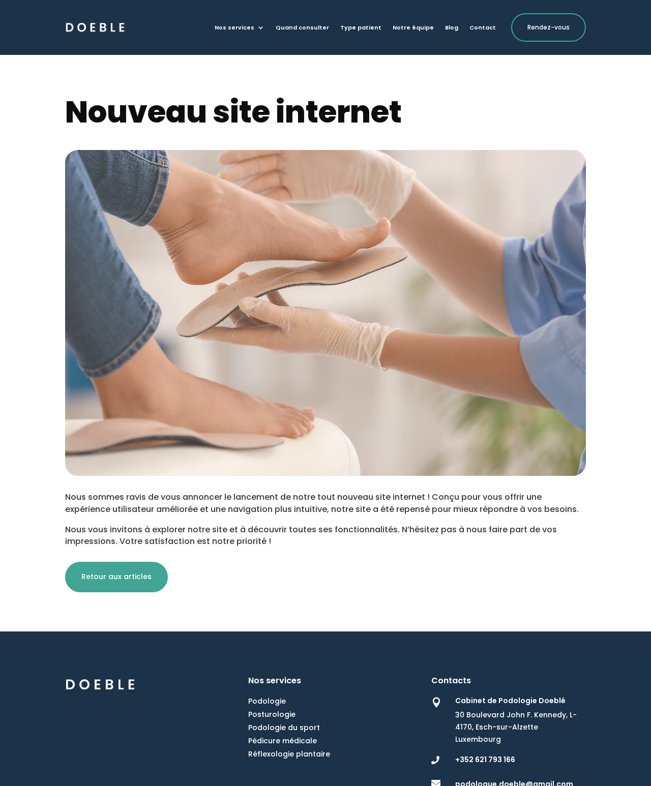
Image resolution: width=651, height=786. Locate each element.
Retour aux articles (116, 576)
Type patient (360, 28)
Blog (451, 28)
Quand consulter (302, 28)
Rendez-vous (548, 27)
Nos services (234, 28)
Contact (482, 28)
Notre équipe (413, 28)
